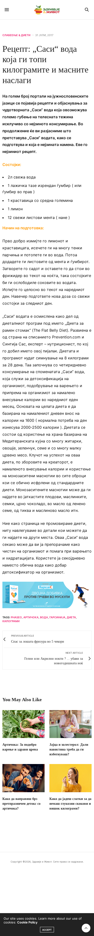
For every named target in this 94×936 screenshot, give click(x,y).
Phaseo (16, 617)
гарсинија (57, 617)
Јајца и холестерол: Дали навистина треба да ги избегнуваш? (68, 749)
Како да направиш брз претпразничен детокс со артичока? (21, 803)
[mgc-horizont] (47, 594)
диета (71, 617)
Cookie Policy (27, 922)
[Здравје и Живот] (47, 9)
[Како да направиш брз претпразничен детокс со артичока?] (23, 778)
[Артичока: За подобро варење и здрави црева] (23, 724)
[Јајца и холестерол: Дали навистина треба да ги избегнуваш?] (70, 724)
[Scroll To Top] (86, 928)
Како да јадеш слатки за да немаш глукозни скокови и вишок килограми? (70, 803)
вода (44, 617)
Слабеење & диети (16, 35)
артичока (31, 617)
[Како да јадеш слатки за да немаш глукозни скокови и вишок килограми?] (70, 778)
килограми (11, 621)
